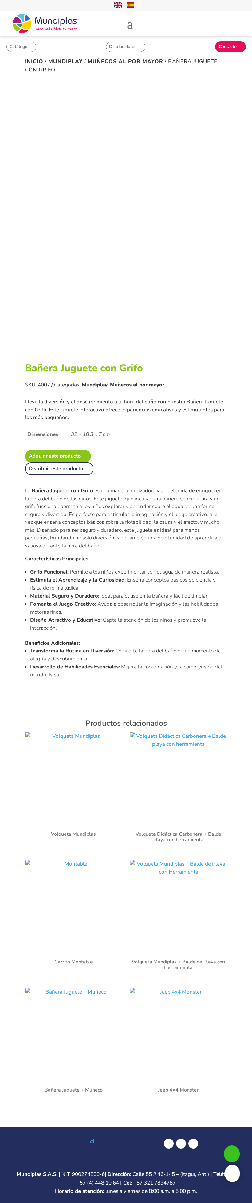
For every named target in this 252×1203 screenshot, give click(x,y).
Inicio (34, 61)
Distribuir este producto (56, 468)
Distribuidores (122, 47)
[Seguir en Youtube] (193, 1144)
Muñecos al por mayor (125, 61)
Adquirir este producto (55, 456)
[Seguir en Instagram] (181, 1144)
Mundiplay (65, 61)
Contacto (228, 47)
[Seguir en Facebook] (169, 1144)
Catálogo (18, 47)
